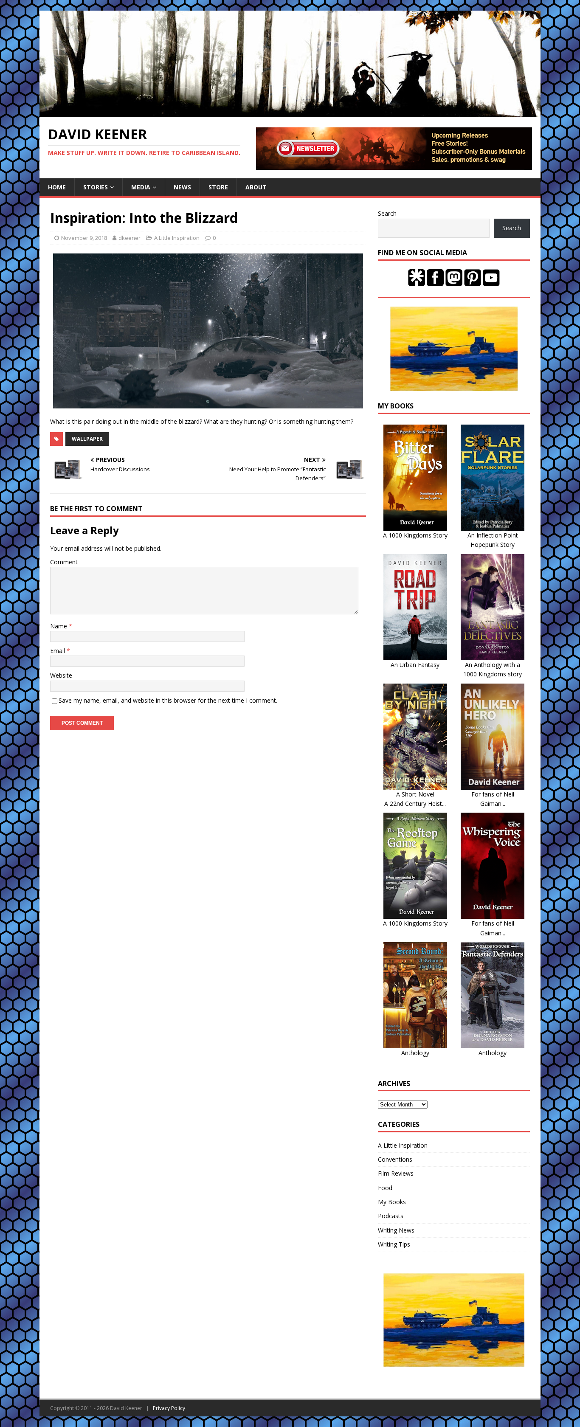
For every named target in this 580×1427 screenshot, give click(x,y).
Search (387, 213)
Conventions (395, 1159)
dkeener (129, 238)
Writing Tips (394, 1244)
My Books (392, 1202)
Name (59, 626)
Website (61, 675)
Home (57, 187)
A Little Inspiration (177, 238)
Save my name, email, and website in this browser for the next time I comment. (168, 700)
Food (385, 1188)
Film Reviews (396, 1173)
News (182, 187)
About (256, 187)
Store (218, 187)
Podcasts (390, 1216)
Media (140, 187)
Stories (95, 187)
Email (58, 651)
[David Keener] (290, 112)
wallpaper (87, 438)
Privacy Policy (169, 1408)
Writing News (396, 1230)
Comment (64, 562)
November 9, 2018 (84, 238)
